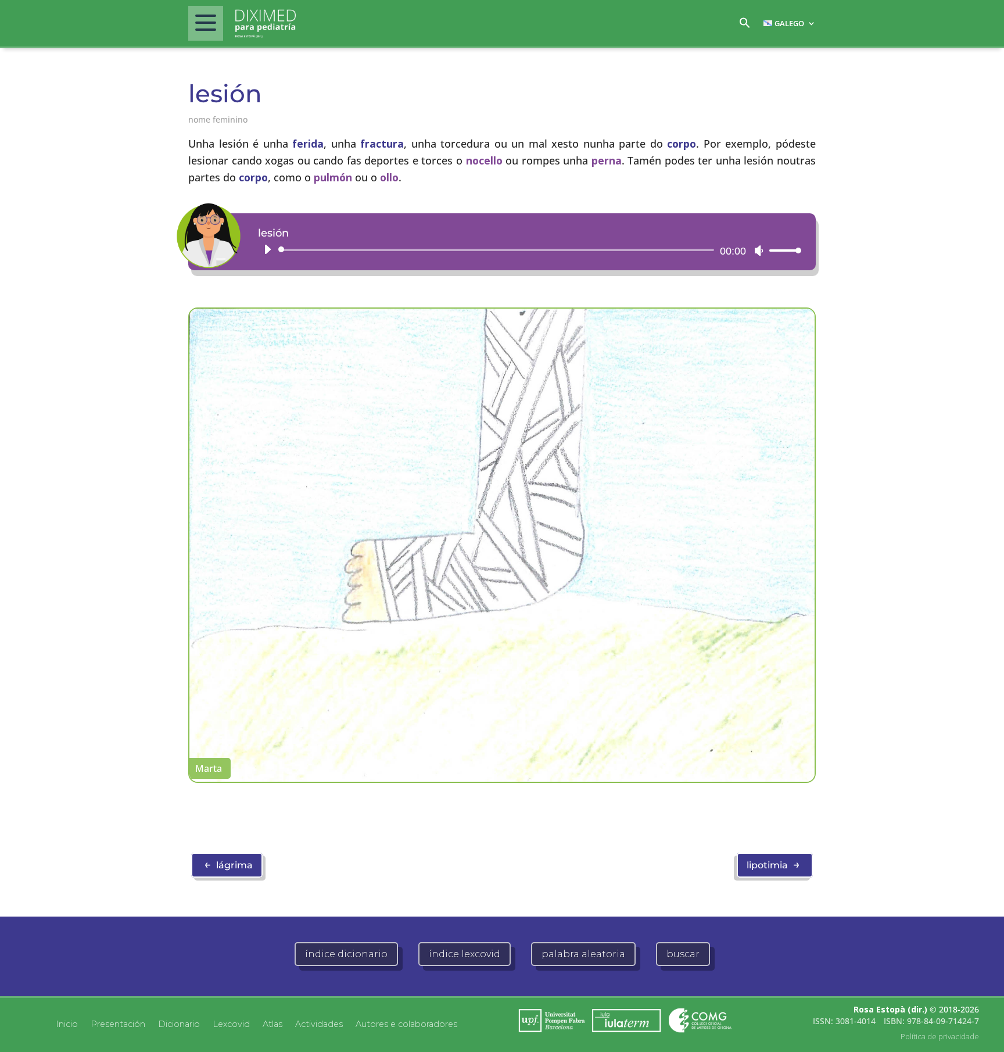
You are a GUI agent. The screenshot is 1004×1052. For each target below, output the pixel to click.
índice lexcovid (464, 954)
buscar (683, 954)
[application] (528, 250)
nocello (484, 160)
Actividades (319, 1023)
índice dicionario (346, 954)
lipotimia (773, 864)
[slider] (782, 250)
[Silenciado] (759, 250)
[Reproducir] (267, 249)
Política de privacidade (940, 1036)
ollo (389, 177)
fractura (382, 144)
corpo (681, 144)
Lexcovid (231, 1023)
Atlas (272, 1023)
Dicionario (179, 1023)
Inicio (67, 1023)
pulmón (333, 177)
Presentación (118, 1023)
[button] (745, 26)
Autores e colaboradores (406, 1023)
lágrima (228, 864)
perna (606, 160)
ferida (308, 144)
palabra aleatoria (583, 954)
